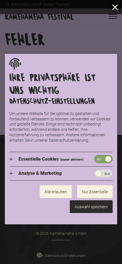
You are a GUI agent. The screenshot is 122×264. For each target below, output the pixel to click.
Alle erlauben (56, 192)
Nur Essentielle (95, 192)
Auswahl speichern (91, 207)
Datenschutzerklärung (68, 140)
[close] (115, 7)
